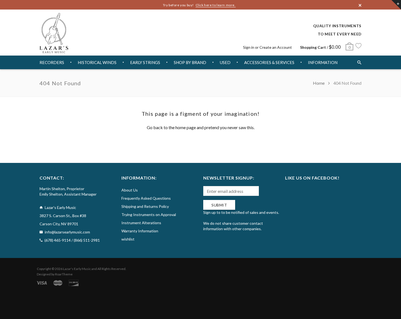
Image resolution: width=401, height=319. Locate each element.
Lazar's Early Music (77, 269)
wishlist (127, 239)
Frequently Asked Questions (146, 198)
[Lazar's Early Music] (54, 33)
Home (319, 83)
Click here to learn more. (216, 5)
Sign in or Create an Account (267, 47)
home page (185, 127)
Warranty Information (139, 231)
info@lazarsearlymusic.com (67, 232)
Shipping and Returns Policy (145, 206)
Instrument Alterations (141, 222)
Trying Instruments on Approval (148, 214)
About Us (129, 190)
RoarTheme (64, 274)
